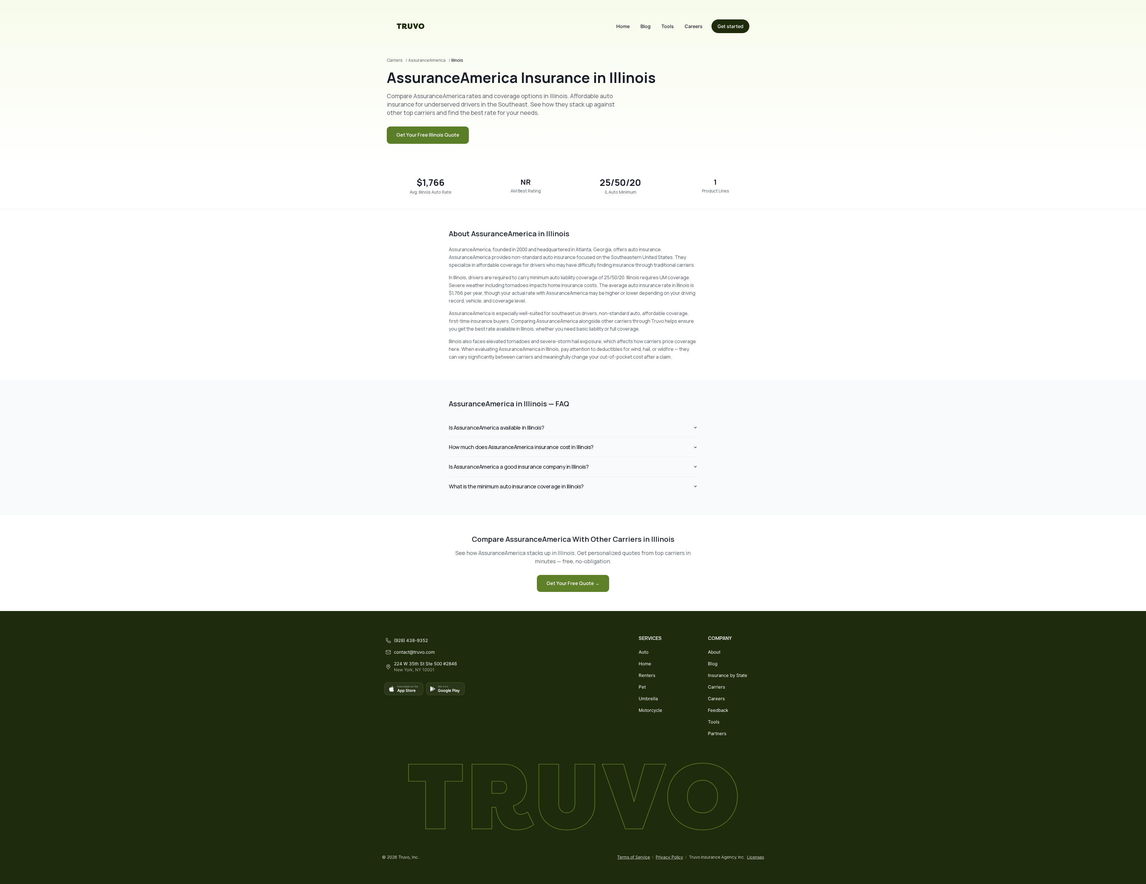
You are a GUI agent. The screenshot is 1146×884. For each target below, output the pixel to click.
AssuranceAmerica (427, 60)
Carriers (395, 60)
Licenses (755, 857)
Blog (645, 26)
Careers (694, 26)
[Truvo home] (411, 26)
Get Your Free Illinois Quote (427, 135)
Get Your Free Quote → (573, 583)
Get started (730, 26)
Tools (667, 26)
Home (623, 26)
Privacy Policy (669, 857)
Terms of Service (633, 857)
